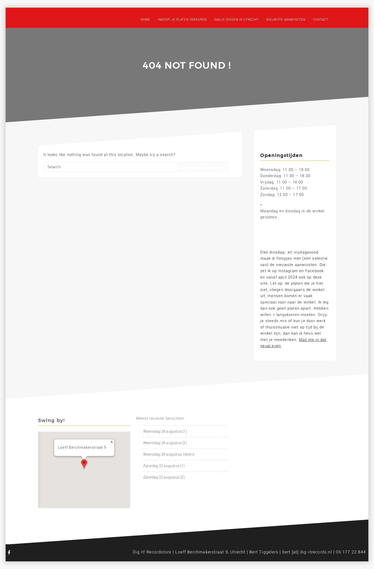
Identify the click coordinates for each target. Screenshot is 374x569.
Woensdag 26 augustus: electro (168, 454)
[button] (84, 464)
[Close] (111, 441)
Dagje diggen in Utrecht (236, 19)
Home (145, 19)
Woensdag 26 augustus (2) (165, 443)
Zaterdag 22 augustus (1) (163, 466)
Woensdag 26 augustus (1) (165, 431)
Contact (320, 19)
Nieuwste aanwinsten (285, 19)
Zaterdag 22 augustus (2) (163, 477)
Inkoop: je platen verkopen (182, 19)
